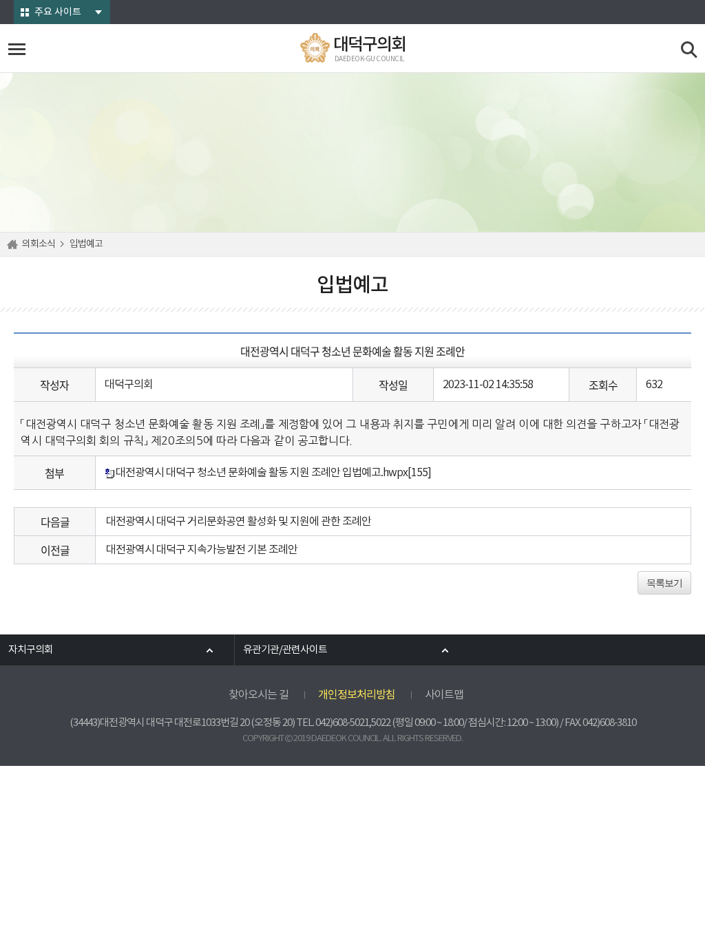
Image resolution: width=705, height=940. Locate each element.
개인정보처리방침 (356, 695)
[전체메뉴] (17, 49)
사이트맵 (444, 695)
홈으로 (14, 244)
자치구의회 (30, 650)
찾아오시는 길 (258, 695)
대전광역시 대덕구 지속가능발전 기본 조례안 (201, 550)
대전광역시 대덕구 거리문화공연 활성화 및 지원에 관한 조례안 (238, 521)
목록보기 (664, 582)
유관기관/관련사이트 (285, 650)
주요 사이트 (57, 12)
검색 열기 (689, 49)
